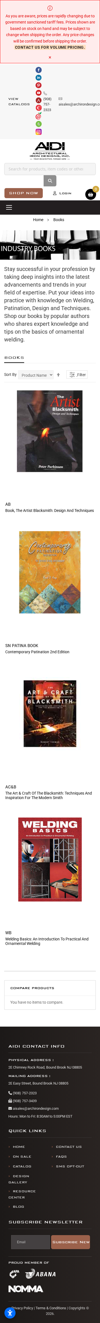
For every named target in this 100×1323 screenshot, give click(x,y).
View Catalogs (19, 101)
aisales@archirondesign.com (35, 1108)
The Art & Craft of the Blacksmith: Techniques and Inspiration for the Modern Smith (48, 795)
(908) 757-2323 (24, 1093)
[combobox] (50, 169)
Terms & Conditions (51, 1308)
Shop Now (23, 193)
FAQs (61, 1156)
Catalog (22, 1166)
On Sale (22, 1156)
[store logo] (50, 151)
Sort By (10, 374)
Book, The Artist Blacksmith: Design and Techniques (49, 510)
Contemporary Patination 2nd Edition (37, 652)
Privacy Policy (22, 1308)
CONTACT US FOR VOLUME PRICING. (50, 47)
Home (38, 219)
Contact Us (69, 1147)
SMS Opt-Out (70, 1166)
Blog (18, 1207)
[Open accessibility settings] (10, 1313)
